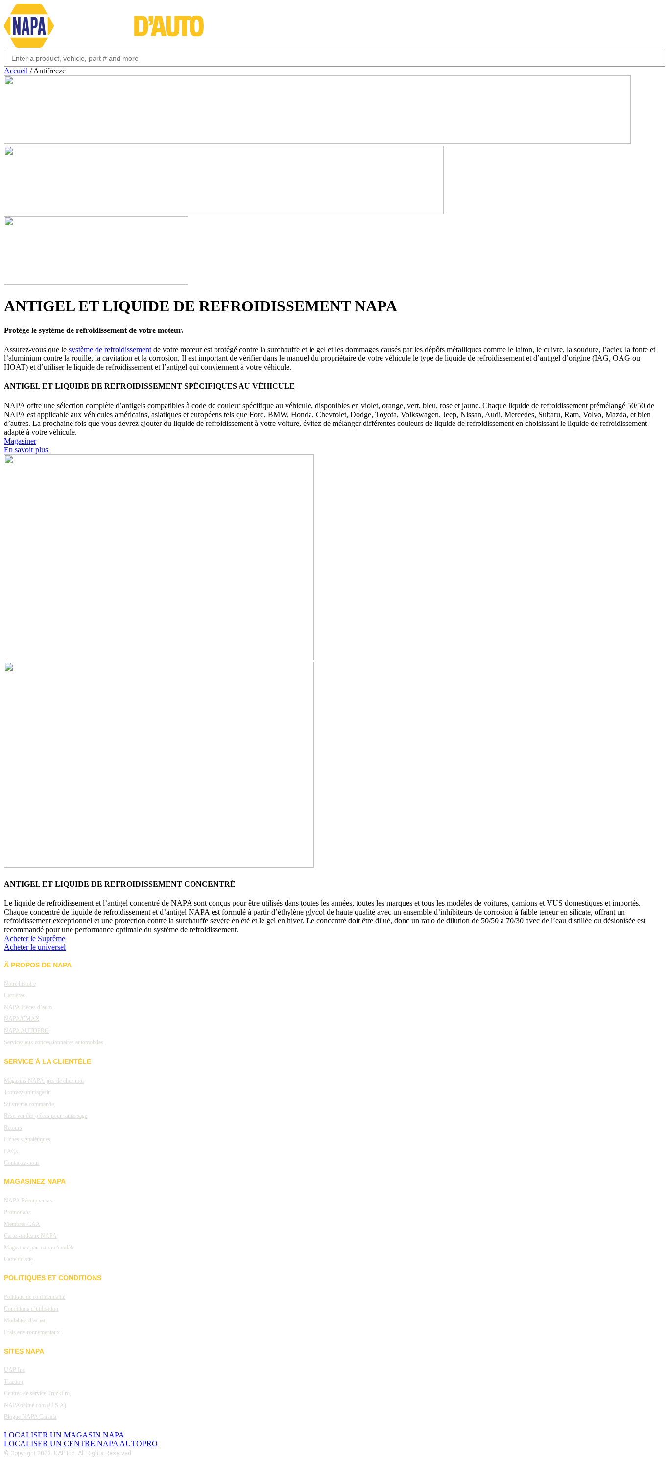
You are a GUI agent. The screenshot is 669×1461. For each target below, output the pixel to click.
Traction (13, 1381)
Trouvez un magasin (27, 1092)
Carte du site (18, 1259)
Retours (13, 1127)
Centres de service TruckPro (37, 1393)
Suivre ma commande (29, 1104)
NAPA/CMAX (22, 1018)
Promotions (17, 1212)
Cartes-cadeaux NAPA (30, 1235)
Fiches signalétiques (27, 1139)
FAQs (11, 1151)
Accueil (16, 71)
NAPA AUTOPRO (26, 1030)
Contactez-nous (22, 1162)
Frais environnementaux (32, 1332)
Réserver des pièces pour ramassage (45, 1115)
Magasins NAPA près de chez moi (44, 1080)
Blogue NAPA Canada (30, 1417)
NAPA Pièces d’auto (28, 1007)
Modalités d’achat (24, 1320)
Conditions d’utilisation (31, 1308)
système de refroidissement (110, 349)
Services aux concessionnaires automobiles (53, 1042)
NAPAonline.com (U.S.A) (35, 1405)
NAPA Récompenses (28, 1200)
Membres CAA (22, 1224)
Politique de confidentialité (34, 1297)
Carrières (14, 995)
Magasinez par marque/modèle (39, 1247)
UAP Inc (14, 1370)
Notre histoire (20, 983)
